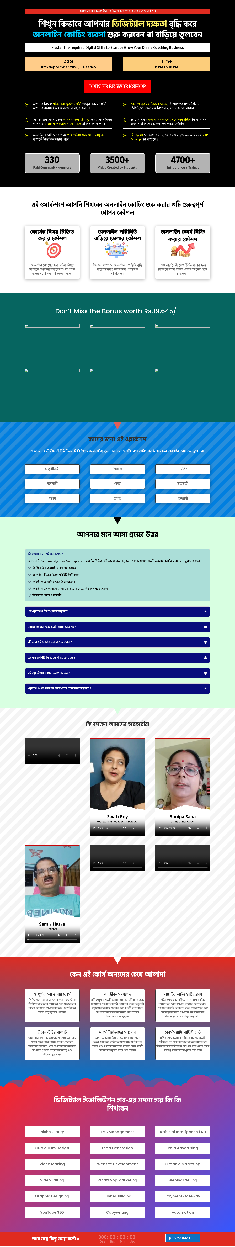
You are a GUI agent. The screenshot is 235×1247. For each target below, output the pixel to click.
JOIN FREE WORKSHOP (117, 86)
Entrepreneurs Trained (182, 168)
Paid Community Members (52, 168)
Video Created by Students (117, 168)
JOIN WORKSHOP (182, 1237)
